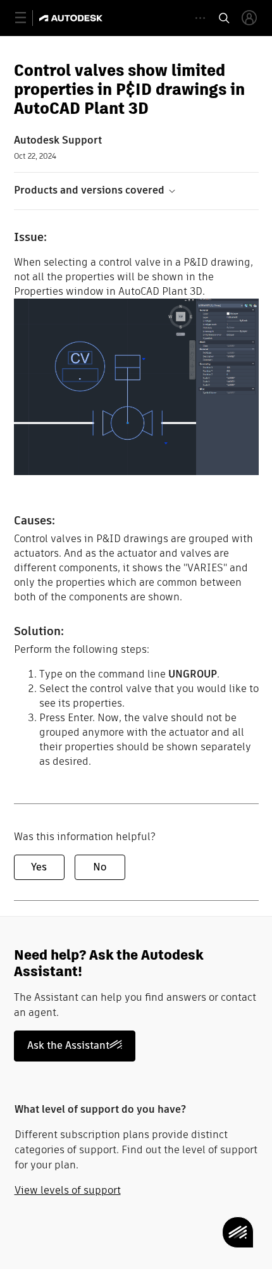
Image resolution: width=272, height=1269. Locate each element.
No (99, 867)
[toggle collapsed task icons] (200, 18)
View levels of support (68, 1190)
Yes (39, 867)
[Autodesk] (72, 18)
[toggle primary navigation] (27, 18)
